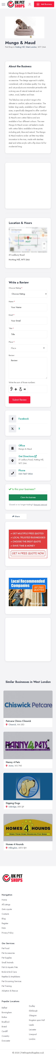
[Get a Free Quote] (28, 544)
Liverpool (33, 1034)
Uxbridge (12, 806)
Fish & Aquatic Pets (10, 967)
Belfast (4, 1007)
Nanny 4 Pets (13, 762)
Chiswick (12, 724)
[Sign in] (29, 4)
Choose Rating (15, 288)
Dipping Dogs (13, 803)
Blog (4, 918)
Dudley (32, 1006)
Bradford (5, 1021)
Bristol (4, 1026)
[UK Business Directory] (28, 592)
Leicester (32, 1029)
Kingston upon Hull (37, 1020)
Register (5, 923)
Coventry (5, 1036)
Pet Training (7, 986)
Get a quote (7, 909)
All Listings (6, 904)
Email (11, 315)
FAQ (4, 928)
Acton (11, 765)
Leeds (31, 1024)
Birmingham (7, 1012)
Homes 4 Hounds (15, 844)
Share (17, 516)
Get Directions (26, 456)
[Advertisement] (28, 186)
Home (4, 899)
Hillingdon (13, 847)
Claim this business (28, 497)
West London (31, 47)
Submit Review (19, 399)
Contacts (5, 913)
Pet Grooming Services (11, 981)
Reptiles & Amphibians (11, 976)
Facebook (24, 418)
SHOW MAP (28, 240)
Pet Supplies (7, 957)
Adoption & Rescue (10, 990)
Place (11, 342)
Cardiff (5, 1031)
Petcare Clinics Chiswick (18, 721)
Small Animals (7, 962)
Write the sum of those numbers (22, 382)
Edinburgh (33, 1010)
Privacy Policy (7, 932)
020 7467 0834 (26, 473)
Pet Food (5, 948)
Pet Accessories (8, 953)
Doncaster (6, 1040)
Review (11, 355)
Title (10, 328)
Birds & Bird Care (9, 971)
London (32, 1039)
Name (11, 301)
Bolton (4, 1017)
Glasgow (33, 1015)
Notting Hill (20, 47)
